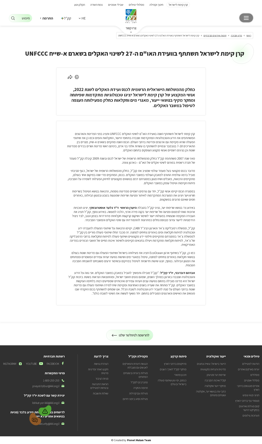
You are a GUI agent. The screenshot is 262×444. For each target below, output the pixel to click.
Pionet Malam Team (139, 440)
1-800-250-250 (54, 380)
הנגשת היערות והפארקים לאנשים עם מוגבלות (135, 365)
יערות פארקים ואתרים (248, 369)
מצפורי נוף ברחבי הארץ (247, 401)
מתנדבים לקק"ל (139, 382)
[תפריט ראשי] (246, 17)
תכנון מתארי (180, 375)
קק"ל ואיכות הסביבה (215, 380)
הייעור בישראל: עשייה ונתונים (211, 364)
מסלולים (254, 375)
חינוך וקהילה (156, 5)
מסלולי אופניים (251, 380)
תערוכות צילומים (251, 415)
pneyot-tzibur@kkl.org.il (48, 386)
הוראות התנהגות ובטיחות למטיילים (99, 386)
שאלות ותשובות (100, 393)
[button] (82, 18)
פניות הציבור (102, 378)
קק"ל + (66, 18)
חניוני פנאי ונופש (251, 395)
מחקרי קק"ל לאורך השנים (173, 369)
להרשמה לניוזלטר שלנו (134, 336)
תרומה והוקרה (140, 388)
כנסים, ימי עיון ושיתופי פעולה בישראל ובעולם (172, 382)
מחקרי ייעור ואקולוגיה (215, 386)
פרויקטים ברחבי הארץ (175, 364)
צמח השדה (96, 5)
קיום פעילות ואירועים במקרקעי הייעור (249, 408)
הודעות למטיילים (250, 364)
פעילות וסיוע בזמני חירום (135, 399)
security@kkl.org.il (52, 424)
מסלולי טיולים (136, 5)
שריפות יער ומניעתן (216, 375)
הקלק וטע (79, 5)
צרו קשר (131, 28)
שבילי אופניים (115, 5)
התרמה (47, 18)
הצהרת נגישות (101, 364)
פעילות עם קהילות (138, 393)
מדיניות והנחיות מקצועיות (213, 369)
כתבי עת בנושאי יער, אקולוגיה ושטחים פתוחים (211, 393)
